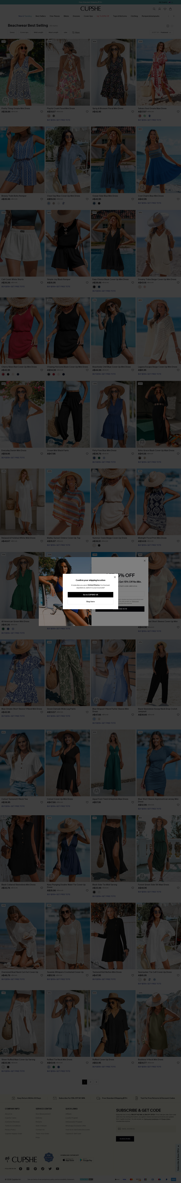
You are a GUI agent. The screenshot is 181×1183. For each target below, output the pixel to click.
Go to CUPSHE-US (90, 595)
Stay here (90, 601)
